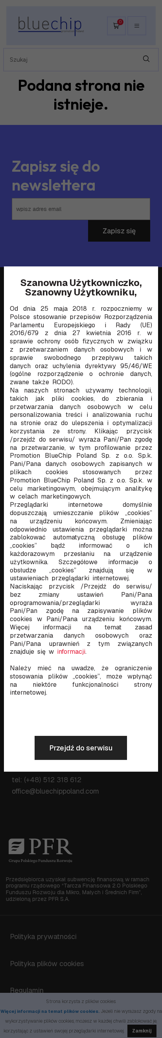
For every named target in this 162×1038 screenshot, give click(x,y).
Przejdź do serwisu (80, 747)
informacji (71, 652)
